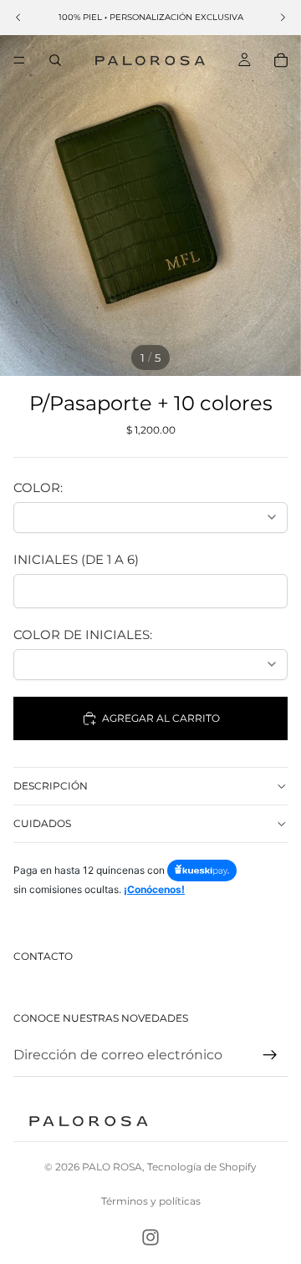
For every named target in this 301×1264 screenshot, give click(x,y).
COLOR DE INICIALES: (82, 634)
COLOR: (38, 487)
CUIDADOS (42, 823)
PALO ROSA (112, 1166)
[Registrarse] (270, 1055)
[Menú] (19, 60)
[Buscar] (55, 60)
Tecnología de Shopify (202, 1166)
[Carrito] (281, 60)
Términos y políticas (151, 1201)
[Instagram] (150, 1237)
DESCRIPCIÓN (50, 785)
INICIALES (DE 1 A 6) (76, 559)
